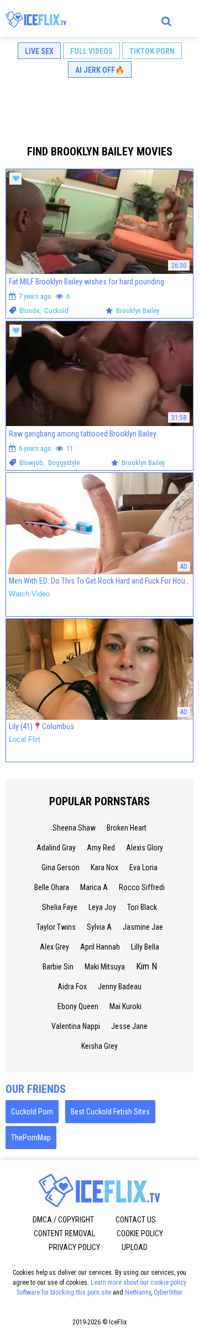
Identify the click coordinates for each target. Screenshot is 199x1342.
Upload (135, 1247)
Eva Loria (143, 867)
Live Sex (39, 51)
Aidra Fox (72, 986)
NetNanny (138, 1292)
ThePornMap (31, 1137)
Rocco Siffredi (142, 887)
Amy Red (101, 847)
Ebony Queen (77, 1006)
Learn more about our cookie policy (138, 1282)
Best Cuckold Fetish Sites (110, 1111)
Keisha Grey (99, 1046)
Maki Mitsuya (105, 966)
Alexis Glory (144, 847)
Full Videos (91, 51)
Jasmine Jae (143, 927)
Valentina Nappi (75, 1026)
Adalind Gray (56, 847)
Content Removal (64, 1233)
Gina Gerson (60, 867)
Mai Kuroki (125, 1006)
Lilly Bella (145, 946)
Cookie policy (140, 1233)
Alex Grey (54, 946)
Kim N (146, 966)
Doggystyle (64, 463)
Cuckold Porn (32, 1111)
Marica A (94, 887)
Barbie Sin (58, 966)
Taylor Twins (56, 927)
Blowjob (31, 463)
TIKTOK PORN (152, 51)
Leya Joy (102, 907)
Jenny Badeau (120, 986)
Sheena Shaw (74, 827)
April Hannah (100, 946)
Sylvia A (99, 927)
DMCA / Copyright (63, 1220)
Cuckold (56, 310)
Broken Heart (126, 827)
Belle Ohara (51, 887)
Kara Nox (104, 867)
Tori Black (142, 907)
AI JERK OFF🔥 (99, 70)
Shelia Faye (59, 907)
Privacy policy (74, 1247)
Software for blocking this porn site (64, 1292)
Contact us (136, 1220)
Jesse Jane (129, 1026)
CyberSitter (168, 1292)
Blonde (29, 310)
